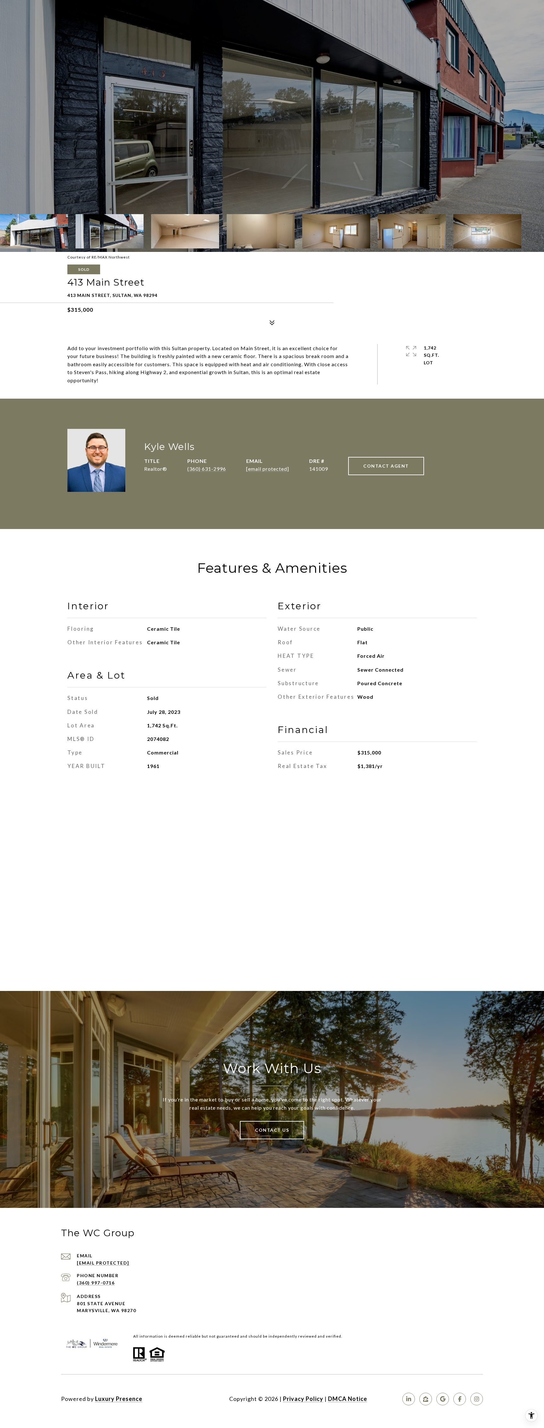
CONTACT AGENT (386, 466)
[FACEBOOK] (459, 1399)
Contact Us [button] (272, 1130)
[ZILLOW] (425, 1399)
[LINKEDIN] (408, 1399)
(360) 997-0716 (96, 1282)
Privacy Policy (303, 1398)
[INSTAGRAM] (476, 1399)
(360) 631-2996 (206, 469)
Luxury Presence (118, 1398)
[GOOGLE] (442, 1399)
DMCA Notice (347, 1398)
